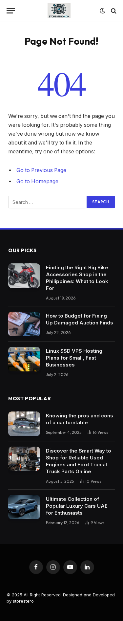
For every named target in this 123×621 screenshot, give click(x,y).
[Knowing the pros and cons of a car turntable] (24, 423)
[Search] (113, 10)
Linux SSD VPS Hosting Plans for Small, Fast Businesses (74, 358)
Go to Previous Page (41, 170)
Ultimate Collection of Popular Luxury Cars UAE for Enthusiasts (77, 506)
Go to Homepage (37, 181)
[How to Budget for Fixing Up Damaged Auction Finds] (24, 324)
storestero (23, 601)
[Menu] (11, 10)
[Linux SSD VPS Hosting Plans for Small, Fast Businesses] (24, 359)
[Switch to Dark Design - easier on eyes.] (102, 11)
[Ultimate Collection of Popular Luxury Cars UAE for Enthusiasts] (24, 507)
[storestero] (59, 10)
